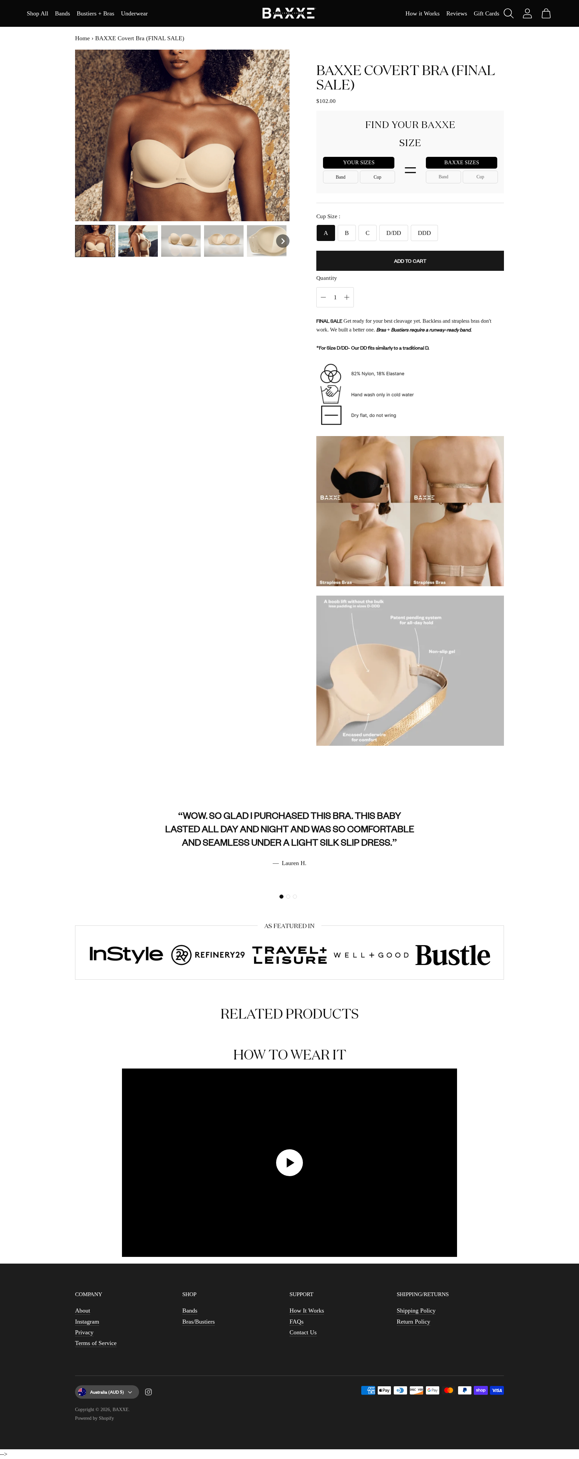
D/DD (393, 233)
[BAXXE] (289, 13)
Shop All (37, 13)
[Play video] (289, 1162)
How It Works (307, 1310)
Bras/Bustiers (198, 1321)
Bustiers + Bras (95, 13)
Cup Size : (328, 216)
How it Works (422, 13)
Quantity (326, 278)
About (82, 1310)
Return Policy (413, 1321)
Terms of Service (96, 1343)
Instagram (87, 1321)
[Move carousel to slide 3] (295, 897)
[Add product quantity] (323, 297)
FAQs (297, 1321)
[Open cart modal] (546, 13)
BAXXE (121, 1409)
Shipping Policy (416, 1310)
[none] (95, 241)
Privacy (84, 1332)
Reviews (456, 13)
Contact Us (303, 1332)
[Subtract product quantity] (346, 297)
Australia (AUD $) (107, 1392)
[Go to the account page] (527, 13)
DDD (424, 233)
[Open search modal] (508, 13)
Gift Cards (486, 13)
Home (82, 38)
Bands (62, 13)
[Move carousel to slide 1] (281, 897)
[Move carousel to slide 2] (288, 897)
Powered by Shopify (94, 1418)
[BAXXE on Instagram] (148, 1393)
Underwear (134, 13)
